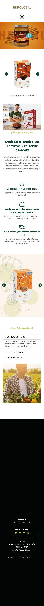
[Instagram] (28, 533)
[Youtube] (20, 533)
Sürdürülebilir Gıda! (16, 337)
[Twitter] (24, 533)
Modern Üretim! (15, 353)
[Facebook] (16, 533)
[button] (22, 17)
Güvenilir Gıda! (14, 358)
